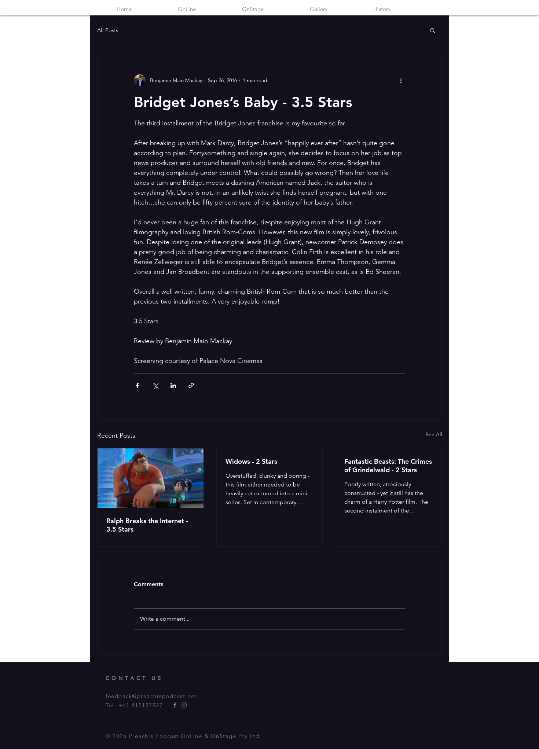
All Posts (107, 30)
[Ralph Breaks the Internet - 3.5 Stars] (150, 478)
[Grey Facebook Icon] (175, 705)
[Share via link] (191, 385)
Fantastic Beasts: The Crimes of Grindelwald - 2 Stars (388, 465)
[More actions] (400, 80)
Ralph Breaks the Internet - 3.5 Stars (147, 525)
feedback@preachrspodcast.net (151, 696)
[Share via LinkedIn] (173, 385)
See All (434, 434)
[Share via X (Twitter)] (155, 385)
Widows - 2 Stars (251, 461)
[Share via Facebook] (137, 385)
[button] (432, 30)
